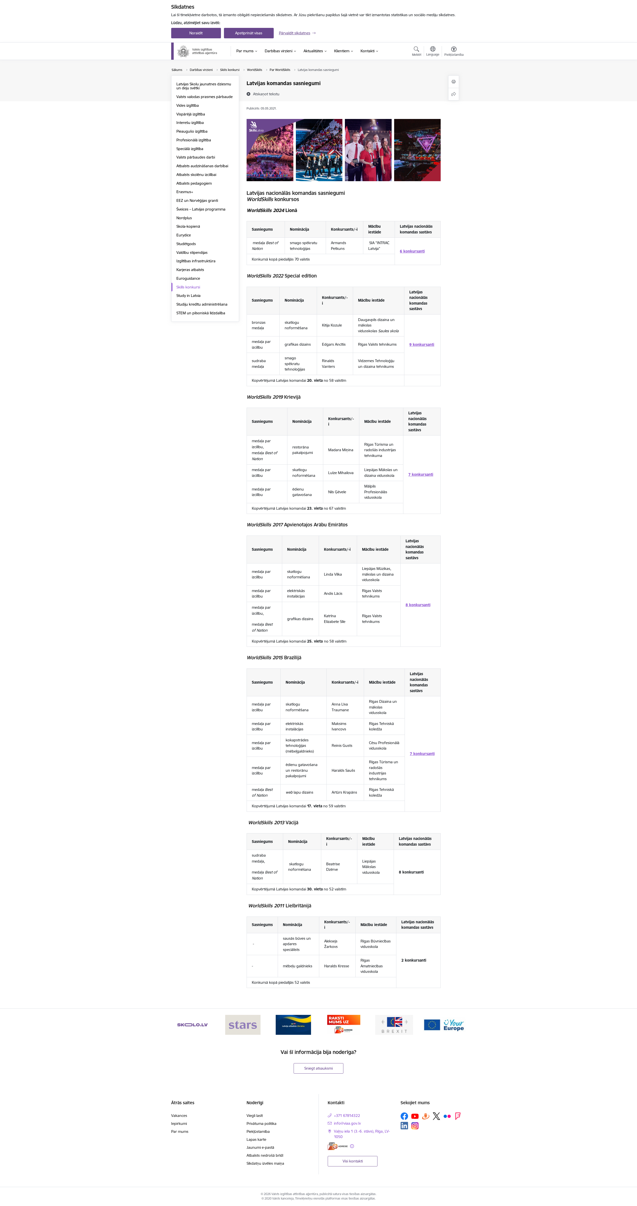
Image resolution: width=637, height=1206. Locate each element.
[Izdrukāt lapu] (453, 82)
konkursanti (423, 344)
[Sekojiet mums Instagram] (415, 1125)
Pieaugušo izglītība (192, 131)
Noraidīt (196, 33)
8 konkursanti (418, 605)
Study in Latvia (188, 295)
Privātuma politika (261, 1123)
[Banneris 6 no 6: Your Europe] (444, 1024)
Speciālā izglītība (189, 148)
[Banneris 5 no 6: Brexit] (394, 1024)
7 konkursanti (420, 474)
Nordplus (184, 218)
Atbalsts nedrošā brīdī (265, 1155)
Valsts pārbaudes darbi (195, 157)
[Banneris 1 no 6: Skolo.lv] (192, 1024)
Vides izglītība (187, 105)
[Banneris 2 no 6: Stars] (243, 1024)
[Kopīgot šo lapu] (453, 94)
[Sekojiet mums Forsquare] (458, 1116)
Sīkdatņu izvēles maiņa (265, 1163)
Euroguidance (188, 278)
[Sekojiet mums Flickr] (447, 1116)
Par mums (179, 1131)
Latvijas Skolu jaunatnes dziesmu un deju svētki (203, 86)
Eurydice (183, 235)
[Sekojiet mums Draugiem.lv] (425, 1116)
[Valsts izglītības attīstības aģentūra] (200, 51)
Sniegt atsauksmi (318, 1068)
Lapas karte (256, 1139)
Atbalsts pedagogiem (194, 183)
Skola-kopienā (188, 226)
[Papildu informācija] (352, 1146)
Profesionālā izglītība (193, 140)
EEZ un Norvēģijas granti (197, 200)
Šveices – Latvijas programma (200, 209)
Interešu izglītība (190, 122)
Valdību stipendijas (192, 252)
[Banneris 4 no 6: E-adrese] (343, 1024)
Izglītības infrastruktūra (195, 261)
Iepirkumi (179, 1123)
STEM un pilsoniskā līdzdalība (200, 313)
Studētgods (186, 243)
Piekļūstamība (258, 1131)
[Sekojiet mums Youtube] (415, 1116)
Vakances (179, 1115)
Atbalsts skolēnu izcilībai (196, 174)
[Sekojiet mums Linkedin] (404, 1125)
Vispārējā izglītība (190, 114)
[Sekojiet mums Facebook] (404, 1116)
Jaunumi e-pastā (260, 1147)
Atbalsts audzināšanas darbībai (202, 166)
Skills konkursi (188, 287)
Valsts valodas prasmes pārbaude (204, 96)
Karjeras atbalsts (190, 269)
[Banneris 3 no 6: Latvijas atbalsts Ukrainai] (293, 1024)
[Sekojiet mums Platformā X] (436, 1116)
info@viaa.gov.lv (347, 1123)
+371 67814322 (347, 1115)
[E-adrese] (338, 1146)
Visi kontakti (353, 1161)
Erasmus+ (184, 191)
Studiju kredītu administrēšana (201, 304)
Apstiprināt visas (248, 33)
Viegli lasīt (255, 1115)
